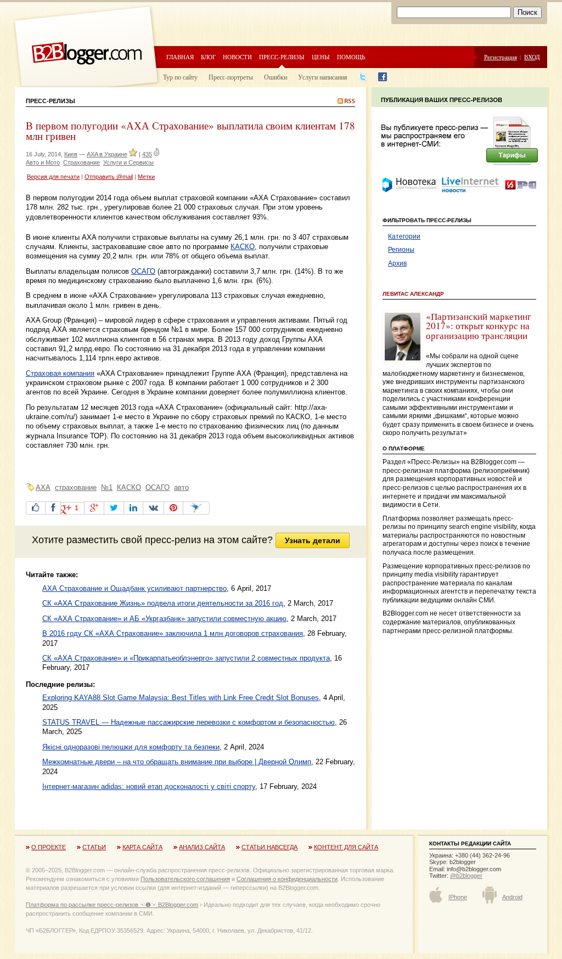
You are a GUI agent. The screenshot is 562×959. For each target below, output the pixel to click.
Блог (208, 57)
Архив (397, 263)
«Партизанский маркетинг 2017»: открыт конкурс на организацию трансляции (478, 326)
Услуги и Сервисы (128, 162)
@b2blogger (466, 875)
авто (181, 487)
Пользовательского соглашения (185, 879)
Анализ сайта (202, 847)
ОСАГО (143, 271)
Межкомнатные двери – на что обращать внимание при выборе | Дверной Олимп (176, 762)
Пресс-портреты (231, 76)
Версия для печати (53, 176)
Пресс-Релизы (50, 101)
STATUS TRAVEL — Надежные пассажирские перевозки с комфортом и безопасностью (188, 722)
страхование (76, 487)
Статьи (94, 847)
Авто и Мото (43, 162)
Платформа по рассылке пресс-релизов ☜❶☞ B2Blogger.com (112, 904)
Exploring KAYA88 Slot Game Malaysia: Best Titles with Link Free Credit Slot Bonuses (180, 697)
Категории (404, 236)
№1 (107, 487)
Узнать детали (312, 540)
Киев (70, 154)
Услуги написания (322, 76)
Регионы (401, 249)
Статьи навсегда (269, 847)
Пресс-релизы (282, 57)
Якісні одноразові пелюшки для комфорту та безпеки (131, 747)
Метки (146, 176)
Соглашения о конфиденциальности (287, 879)
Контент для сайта (346, 847)
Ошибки (275, 76)
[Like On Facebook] (36, 508)
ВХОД (532, 57)
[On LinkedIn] (133, 508)
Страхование (81, 162)
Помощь (351, 57)
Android (512, 897)
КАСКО (243, 246)
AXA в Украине (107, 154)
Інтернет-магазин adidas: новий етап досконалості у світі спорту (148, 786)
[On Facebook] (53, 508)
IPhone (457, 897)
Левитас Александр (413, 294)
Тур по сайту (180, 76)
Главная (180, 57)
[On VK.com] (153, 508)
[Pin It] (173, 508)
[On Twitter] (114, 508)
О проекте (48, 847)
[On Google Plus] (94, 508)
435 (147, 154)
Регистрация (500, 57)
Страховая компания (60, 373)
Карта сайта (142, 847)
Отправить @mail (109, 176)
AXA (43, 487)
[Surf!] (196, 508)
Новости (237, 57)
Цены (321, 57)
